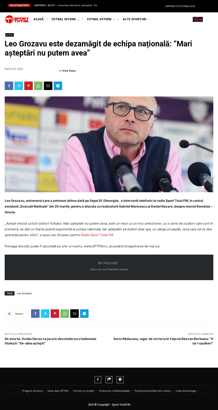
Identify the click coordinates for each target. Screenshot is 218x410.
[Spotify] (120, 379)
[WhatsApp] (38, 86)
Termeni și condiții (83, 390)
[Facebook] (9, 86)
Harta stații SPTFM (57, 390)
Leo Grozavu (24, 293)
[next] (120, 5)
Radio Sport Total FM (97, 235)
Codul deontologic (185, 390)
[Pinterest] (28, 86)
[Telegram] (58, 86)
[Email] (48, 86)
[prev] (113, 5)
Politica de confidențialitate (114, 390)
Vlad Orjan (69, 70)
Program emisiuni (32, 390)
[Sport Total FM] (12, 19)
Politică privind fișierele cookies (153, 390)
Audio (9, 34)
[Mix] (109, 379)
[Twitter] (18, 86)
